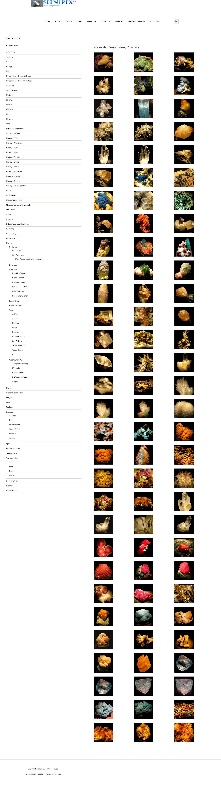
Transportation (12, 458)
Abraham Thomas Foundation (48, 774)
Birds (8, 71)
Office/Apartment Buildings (17, 224)
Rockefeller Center (20, 296)
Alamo (15, 314)
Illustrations (11, 195)
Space (8, 444)
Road (11, 471)
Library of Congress (14, 200)
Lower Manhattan (19, 287)
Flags (8, 114)
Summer (12, 434)
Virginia (15, 382)
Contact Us (105, 21)
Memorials (16, 368)
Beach (9, 62)
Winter (12, 438)
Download (69, 21)
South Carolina (15, 306)
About (57, 21)
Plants (8, 388)
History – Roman (13, 181)
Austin (15, 318)
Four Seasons (14, 425)
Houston (15, 332)
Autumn (12, 415)
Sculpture (10, 407)
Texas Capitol (17, 350)
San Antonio (17, 341)
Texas (11, 310)
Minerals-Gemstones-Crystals (18, 205)
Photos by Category (136, 21)
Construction (11, 90)
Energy (9, 100)
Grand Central (18, 278)
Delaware (13, 265)
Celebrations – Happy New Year (19, 81)
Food (8, 124)
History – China (12, 147)
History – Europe (13, 157)
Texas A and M (18, 345)
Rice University (18, 336)
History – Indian (12, 167)
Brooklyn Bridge (18, 273)
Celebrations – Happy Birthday (18, 76)
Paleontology (11, 233)
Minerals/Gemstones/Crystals (116, 47)
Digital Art (10, 95)
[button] (114, 62)
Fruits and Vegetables (15, 128)
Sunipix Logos (12, 453)
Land (11, 466)
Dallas (14, 327)
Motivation (10, 210)
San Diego (16, 251)
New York (13, 269)
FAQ (80, 21)
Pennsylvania (14, 301)
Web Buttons (11, 490)
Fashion (9, 105)
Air (10, 462)
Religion (9, 397)
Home (47, 21)
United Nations (12, 481)
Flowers (9, 119)
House (8, 190)
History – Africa (12, 138)
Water (11, 475)
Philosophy (10, 238)
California (13, 247)
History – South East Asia (16, 186)
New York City (18, 291)
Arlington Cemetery (20, 364)
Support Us (91, 21)
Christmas (10, 85)
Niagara (9, 219)
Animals (9, 57)
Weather (9, 486)
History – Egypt (12, 152)
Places (9, 243)
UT (13, 354)
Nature (9, 214)
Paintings (10, 229)
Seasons (9, 412)
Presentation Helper (14, 393)
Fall (10, 420)
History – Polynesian (14, 176)
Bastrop (15, 323)
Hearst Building (18, 282)
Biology (9, 66)
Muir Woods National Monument (28, 259)
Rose (8, 402)
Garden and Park (13, 133)
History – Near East (14, 171)
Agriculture (10, 52)
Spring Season (15, 429)
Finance (9, 109)
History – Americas (14, 143)
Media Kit (119, 21)
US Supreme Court (20, 377)
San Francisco (18, 255)
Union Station (17, 372)
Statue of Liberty (13, 448)
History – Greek (12, 162)
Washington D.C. (16, 360)
